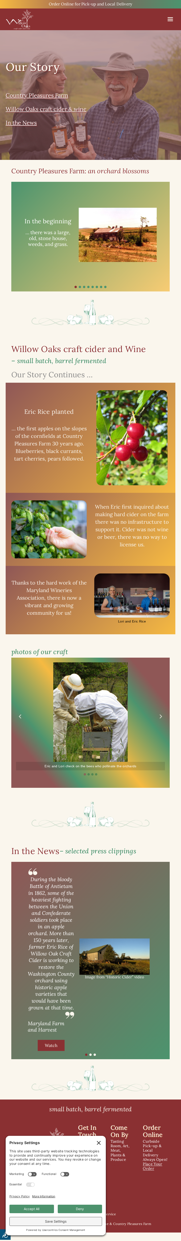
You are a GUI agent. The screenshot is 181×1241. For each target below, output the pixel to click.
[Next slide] (160, 716)
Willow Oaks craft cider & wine (46, 109)
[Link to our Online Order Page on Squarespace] (90, 4)
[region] (90, 237)
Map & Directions (118, 1166)
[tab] (85, 774)
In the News (21, 122)
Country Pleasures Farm (37, 95)
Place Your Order (152, 1166)
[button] (75, 287)
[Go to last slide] (20, 716)
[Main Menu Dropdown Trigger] (170, 19)
